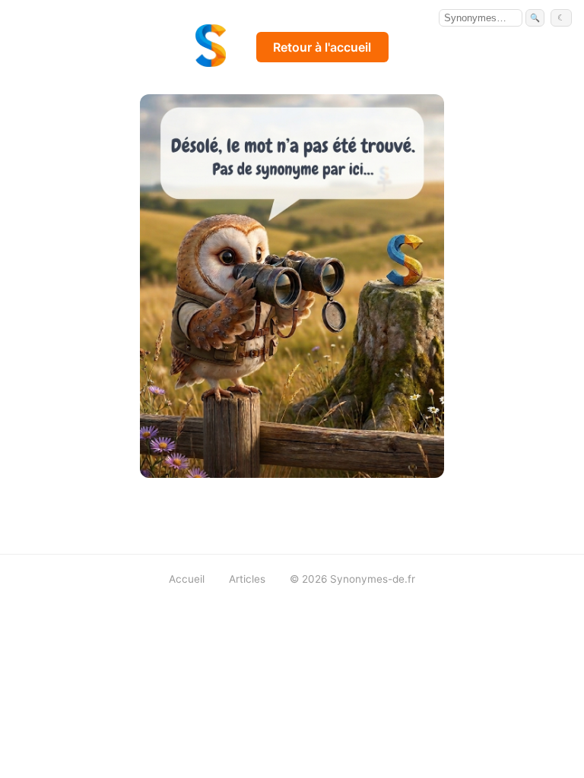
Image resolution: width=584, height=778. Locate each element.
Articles (247, 579)
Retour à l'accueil (322, 47)
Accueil (187, 579)
